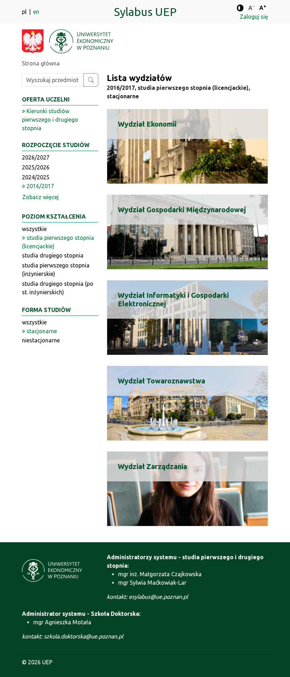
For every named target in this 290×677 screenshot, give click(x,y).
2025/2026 (36, 167)
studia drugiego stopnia (52, 255)
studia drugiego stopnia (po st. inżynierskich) (57, 287)
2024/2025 (36, 177)
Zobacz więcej (40, 197)
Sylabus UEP (145, 11)
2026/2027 (36, 157)
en (36, 11)
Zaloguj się (254, 16)
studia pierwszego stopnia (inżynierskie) (55, 269)
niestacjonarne (41, 340)
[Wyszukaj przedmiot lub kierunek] (90, 80)
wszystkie (34, 229)
